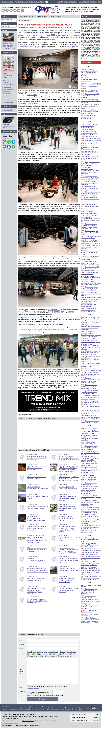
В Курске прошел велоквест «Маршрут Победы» (36, 477)
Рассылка (5, 23)
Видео (4, 30)
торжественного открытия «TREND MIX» (42, 369)
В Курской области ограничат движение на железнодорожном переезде (90, 340)
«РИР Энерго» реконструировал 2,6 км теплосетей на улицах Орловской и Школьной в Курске (89, 72)
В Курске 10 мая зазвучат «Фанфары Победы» (36, 579)
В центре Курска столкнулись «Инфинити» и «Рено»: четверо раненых (37, 467)
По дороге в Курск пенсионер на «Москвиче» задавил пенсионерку (37, 528)
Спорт (4, 77)
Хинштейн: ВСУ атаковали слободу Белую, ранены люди (90, 206)
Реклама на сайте (88, 16)
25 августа (88, 314)
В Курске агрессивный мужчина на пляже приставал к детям (91, 293)
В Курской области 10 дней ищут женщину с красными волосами (90, 268)
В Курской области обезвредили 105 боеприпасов (37, 487)
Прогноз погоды (7, 100)
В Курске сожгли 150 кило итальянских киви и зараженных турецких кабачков (36, 591)
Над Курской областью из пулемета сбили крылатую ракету (90, 557)
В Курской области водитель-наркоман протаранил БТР (89, 125)
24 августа (88, 425)
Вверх (21, 418)
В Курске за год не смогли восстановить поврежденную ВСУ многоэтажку (89, 591)
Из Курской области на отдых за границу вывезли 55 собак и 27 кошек (90, 365)
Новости (5, 73)
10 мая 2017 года (43, 450)
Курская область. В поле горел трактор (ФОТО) (37, 497)
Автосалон (5, 80)
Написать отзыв (49, 418)
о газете (60, 2)
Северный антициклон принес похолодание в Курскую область (90, 163)
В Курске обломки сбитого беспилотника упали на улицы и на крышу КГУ (90, 417)
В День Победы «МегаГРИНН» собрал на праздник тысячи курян (69, 538)
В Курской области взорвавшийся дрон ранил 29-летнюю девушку (90, 147)
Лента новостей (87, 63)
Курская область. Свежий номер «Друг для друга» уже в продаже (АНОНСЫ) (37, 600)
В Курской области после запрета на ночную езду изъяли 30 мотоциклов (90, 197)
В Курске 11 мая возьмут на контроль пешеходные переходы (68, 498)
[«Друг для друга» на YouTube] (18, 10)
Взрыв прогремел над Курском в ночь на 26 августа (90, 318)
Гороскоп (5, 96)
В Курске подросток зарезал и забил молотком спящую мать (90, 257)
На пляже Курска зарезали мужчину (88, 596)
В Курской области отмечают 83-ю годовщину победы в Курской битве (90, 563)
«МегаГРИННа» (38, 33)
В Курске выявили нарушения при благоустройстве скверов (89, 484)
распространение (33, 688)
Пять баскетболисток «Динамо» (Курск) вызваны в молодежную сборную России (69, 457)
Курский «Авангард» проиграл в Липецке (89, 605)
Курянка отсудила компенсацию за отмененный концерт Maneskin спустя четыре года (91, 327)
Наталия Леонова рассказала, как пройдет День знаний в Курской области (91, 283)
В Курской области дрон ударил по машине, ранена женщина (91, 247)
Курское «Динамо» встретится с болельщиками (90, 137)
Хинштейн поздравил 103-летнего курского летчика (91, 549)
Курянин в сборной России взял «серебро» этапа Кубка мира (68, 560)
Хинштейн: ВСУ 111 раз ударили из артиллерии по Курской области (90, 527)
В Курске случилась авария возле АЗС (89, 615)
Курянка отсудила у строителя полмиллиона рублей (89, 158)
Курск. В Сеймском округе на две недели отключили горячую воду (68, 590)
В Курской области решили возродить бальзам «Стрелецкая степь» (90, 516)
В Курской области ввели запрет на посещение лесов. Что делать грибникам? (90, 503)
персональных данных (56, 686)
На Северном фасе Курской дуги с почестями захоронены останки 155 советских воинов (37, 570)
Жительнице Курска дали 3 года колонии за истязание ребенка (89, 391)
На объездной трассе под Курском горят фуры (90, 553)
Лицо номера (6, 93)
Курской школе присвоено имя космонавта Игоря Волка (37, 507)
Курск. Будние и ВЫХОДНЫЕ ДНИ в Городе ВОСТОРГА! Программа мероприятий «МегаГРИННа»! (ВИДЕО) (69, 468)
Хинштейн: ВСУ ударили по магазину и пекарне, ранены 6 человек (91, 142)
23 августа (88, 535)
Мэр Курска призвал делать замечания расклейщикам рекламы (89, 211)
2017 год (46, 16)
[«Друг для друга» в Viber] (4, 142)
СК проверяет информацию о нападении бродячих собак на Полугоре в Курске (90, 346)
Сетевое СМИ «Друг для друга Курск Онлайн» (18, 714)
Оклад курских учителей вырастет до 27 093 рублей (91, 321)
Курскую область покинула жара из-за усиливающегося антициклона (88, 490)
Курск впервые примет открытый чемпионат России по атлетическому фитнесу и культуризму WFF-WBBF (68, 550)
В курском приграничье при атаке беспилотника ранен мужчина (90, 79)
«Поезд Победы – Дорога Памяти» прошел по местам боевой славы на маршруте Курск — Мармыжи (91, 620)
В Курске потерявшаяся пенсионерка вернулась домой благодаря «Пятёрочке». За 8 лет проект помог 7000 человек (91, 472)
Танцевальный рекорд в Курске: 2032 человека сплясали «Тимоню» (9, 46)
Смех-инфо (6, 98)
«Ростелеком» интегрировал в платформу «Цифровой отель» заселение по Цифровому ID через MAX (90, 437)
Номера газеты (7, 52)
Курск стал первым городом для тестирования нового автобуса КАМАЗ (90, 177)
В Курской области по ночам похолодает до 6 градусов (90, 252)
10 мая (58, 16)
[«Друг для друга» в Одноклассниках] (7, 10)
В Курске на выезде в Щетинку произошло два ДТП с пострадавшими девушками (69, 478)
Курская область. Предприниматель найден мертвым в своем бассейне (36, 560)
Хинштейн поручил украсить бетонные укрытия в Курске (91, 496)
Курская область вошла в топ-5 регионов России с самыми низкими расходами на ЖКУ (90, 359)
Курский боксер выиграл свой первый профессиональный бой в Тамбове (37, 457)
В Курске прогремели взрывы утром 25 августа (90, 421)
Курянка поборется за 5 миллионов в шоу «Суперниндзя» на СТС (90, 465)
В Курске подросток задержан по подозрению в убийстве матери (90, 402)
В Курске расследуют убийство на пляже (90, 573)
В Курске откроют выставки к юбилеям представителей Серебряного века (37, 549)
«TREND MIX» (68, 33)
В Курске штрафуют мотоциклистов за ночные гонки (89, 232)
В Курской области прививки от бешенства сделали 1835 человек (89, 386)
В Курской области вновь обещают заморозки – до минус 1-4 (67, 508)
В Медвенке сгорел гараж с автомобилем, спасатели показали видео (90, 263)
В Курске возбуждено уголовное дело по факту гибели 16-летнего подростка (90, 241)
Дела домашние (7, 89)
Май (52, 16)
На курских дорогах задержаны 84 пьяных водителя (66, 518)
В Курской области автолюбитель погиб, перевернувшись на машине (36, 518)
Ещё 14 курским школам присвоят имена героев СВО (91, 298)
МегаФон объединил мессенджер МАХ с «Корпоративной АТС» (90, 459)
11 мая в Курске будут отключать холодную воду (68, 487)
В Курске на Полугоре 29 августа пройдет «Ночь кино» (90, 106)
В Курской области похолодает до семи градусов (91, 369)
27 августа (88, 121)
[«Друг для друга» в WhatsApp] (9, 142)
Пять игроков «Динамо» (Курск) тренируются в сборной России (67, 580)
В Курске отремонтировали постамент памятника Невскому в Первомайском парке (90, 380)
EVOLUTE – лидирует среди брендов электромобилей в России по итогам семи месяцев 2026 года (90, 218)
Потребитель (6, 82)
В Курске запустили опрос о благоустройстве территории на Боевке (89, 288)
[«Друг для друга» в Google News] (22, 10)
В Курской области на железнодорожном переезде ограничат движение (90, 397)
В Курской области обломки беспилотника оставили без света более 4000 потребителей (89, 226)
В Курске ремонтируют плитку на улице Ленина (90, 192)
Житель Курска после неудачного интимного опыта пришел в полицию (90, 374)
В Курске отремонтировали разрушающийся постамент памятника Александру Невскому (90, 170)
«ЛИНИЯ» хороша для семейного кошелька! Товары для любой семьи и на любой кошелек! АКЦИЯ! (37, 539)
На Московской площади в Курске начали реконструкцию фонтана (89, 188)
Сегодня (87, 66)
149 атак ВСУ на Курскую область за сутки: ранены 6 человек (89, 111)
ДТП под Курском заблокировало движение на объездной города (90, 277)
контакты (93, 2)
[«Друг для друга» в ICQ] (13, 147)
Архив (39, 16)
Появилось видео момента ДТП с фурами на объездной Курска (90, 545)
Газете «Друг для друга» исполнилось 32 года (91, 237)
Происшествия (7, 75)
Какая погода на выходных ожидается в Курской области (88, 117)
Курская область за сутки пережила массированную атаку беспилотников (89, 304)
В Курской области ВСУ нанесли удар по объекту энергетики (90, 521)
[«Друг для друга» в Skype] (9, 147)
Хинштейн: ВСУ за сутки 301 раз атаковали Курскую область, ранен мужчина (91, 577)
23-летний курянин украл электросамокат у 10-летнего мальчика (90, 447)
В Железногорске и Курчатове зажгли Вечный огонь (89, 539)
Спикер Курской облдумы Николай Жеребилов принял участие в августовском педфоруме (91, 334)
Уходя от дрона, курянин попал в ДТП (88, 442)
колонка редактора (70, 2)
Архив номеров (8, 102)
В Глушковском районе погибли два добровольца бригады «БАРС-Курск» (90, 352)
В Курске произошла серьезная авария (89, 273)
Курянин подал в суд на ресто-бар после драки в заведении (90, 182)
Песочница (6, 91)
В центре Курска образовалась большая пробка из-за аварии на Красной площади (89, 132)
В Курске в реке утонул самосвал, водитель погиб (90, 90)
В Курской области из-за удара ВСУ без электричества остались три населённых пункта (91, 85)
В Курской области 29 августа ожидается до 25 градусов (90, 95)
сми (99, 2)
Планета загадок (7, 84)
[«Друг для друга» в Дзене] (15, 10)
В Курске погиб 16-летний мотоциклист (89, 531)
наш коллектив (84, 2)
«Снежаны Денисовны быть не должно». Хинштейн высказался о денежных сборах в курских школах (90, 510)
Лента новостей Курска (27, 16)
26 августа (88, 202)
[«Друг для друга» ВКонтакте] (3, 10)
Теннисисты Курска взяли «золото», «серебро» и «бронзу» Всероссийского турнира (67, 529)
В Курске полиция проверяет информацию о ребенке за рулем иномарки (90, 568)
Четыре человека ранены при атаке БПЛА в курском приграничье (89, 479)
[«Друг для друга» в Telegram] (11, 10)
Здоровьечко (6, 87)
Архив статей (7, 110)
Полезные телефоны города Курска (8, 126)
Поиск (4, 16)
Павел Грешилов (72, 46)
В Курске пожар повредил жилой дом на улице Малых (68, 569)
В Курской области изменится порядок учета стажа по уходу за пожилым (90, 429)
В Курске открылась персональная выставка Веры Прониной (91, 100)
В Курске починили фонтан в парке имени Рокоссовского (89, 610)
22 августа (88, 582)
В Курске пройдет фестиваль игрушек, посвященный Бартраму (89, 310)
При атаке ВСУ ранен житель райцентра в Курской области (90, 601)
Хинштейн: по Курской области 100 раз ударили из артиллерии (90, 411)
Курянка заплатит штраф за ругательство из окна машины (89, 152)
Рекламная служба (9, 131)
